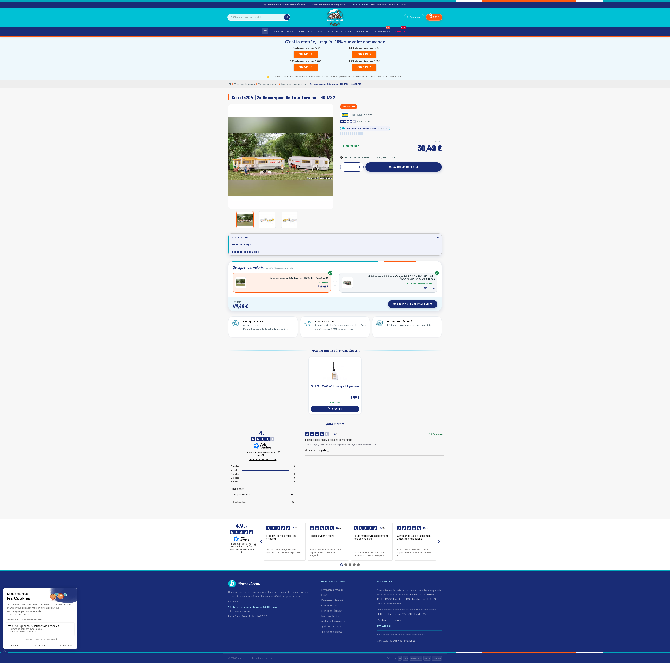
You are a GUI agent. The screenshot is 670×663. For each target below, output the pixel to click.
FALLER (414, 594)
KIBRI (429, 599)
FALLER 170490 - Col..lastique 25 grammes (335, 386)
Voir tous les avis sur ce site (262, 459)
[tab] (335, 237)
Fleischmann (418, 599)
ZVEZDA (421, 614)
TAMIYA (401, 614)
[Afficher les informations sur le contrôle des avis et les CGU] (255, 544)
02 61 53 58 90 (360, 4)
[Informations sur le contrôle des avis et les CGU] (278, 451)
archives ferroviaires (404, 640)
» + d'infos (382, 128)
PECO (380, 603)
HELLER (381, 614)
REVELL (391, 614)
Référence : (357, 115)
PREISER (430, 594)
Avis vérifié (438, 434)
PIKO (422, 594)
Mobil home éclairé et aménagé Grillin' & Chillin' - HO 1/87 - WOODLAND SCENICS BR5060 (401, 278)
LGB (435, 599)
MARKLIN (398, 599)
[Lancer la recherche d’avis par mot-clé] (293, 502)
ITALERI (411, 614)
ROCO (388, 599)
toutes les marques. (393, 620)
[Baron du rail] (335, 17)
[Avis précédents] (260, 541)
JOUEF (380, 599)
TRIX (407, 599)
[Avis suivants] (439, 541)
